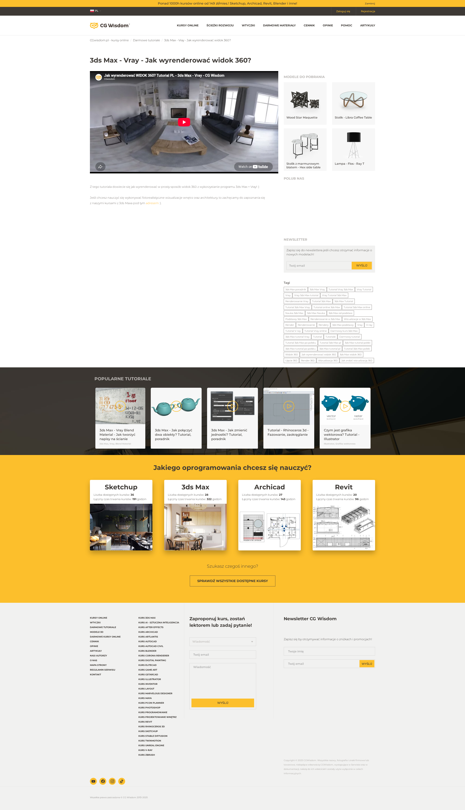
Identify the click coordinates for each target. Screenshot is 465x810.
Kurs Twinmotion (149, 740)
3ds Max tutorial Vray (297, 336)
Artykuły (367, 25)
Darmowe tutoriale (146, 40)
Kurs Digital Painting (152, 660)
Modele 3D (96, 632)
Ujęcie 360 (291, 360)
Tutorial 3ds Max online (357, 307)
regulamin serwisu (102, 669)
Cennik (309, 25)
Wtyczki (248, 25)
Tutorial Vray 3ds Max (341, 289)
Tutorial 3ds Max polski (357, 348)
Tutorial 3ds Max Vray (297, 307)
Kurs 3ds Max (147, 617)
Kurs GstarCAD (148, 674)
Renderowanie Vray (296, 301)
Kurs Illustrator (149, 679)
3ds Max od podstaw (340, 313)
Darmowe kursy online (105, 636)
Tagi (287, 282)
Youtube (93, 781)
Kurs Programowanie (152, 712)
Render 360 (308, 360)
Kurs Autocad (147, 641)
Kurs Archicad (148, 632)
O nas (93, 660)
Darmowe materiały (279, 25)
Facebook (102, 781)
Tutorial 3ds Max (321, 301)
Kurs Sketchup (148, 731)
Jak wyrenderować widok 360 (319, 354)
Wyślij (361, 265)
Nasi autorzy (98, 655)
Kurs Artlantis (148, 636)
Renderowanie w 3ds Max (325, 319)
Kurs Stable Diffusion (152, 736)
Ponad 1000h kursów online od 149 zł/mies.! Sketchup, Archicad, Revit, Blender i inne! (227, 3)
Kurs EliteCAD (147, 665)
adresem (152, 203)
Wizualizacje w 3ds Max (357, 319)
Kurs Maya (145, 698)
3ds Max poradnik (295, 289)
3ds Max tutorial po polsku (300, 348)
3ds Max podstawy (343, 324)
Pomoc (346, 25)
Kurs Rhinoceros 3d (151, 726)
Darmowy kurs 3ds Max (344, 330)
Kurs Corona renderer (153, 655)
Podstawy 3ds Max (296, 319)
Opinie (328, 25)
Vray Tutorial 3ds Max (334, 295)
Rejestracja (368, 11)
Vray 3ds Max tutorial (306, 295)
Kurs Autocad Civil (150, 646)
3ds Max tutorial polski (357, 342)
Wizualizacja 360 (328, 360)
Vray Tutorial (364, 289)
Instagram (112, 781)
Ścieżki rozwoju (220, 25)
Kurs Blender (147, 650)
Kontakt (95, 674)
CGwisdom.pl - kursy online (109, 40)
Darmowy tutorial (349, 336)
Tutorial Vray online (315, 330)
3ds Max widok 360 (351, 354)
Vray (288, 295)
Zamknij (370, 3)
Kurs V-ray (145, 750)
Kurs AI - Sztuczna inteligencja (158, 622)
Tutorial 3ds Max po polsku (300, 342)
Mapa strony (98, 665)
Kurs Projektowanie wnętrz (157, 717)
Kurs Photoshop (149, 707)
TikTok (121, 781)
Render (289, 324)
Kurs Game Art (147, 669)
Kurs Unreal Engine (151, 745)
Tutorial (317, 336)
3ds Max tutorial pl (329, 348)
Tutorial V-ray (293, 330)
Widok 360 (291, 354)
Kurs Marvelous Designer (155, 693)
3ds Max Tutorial (343, 301)
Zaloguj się (343, 11)
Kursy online (188, 25)
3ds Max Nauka (316, 313)
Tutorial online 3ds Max (327, 307)
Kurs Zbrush (146, 754)
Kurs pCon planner (151, 702)
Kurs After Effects (150, 627)
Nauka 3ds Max (294, 313)
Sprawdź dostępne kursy (232, 581)
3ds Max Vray (317, 289)
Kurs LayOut (146, 688)
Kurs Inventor (147, 684)
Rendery (324, 324)
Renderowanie (306, 324)
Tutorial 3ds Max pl (330, 342)
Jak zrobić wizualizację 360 (356, 360)
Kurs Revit (145, 721)
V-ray (369, 324)
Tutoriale (331, 336)
